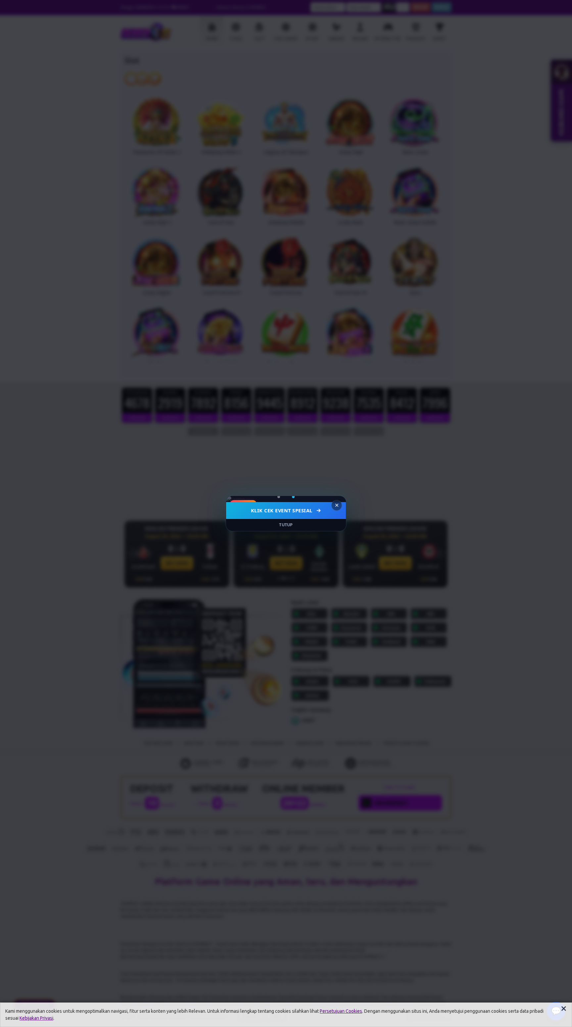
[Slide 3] (291, 496)
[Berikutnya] (337, 499)
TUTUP (286, 525)
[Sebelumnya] (235, 499)
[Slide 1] (278, 496)
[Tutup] (336, 505)
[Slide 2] (283, 496)
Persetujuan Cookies (341, 1011)
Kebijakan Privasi (36, 1018)
